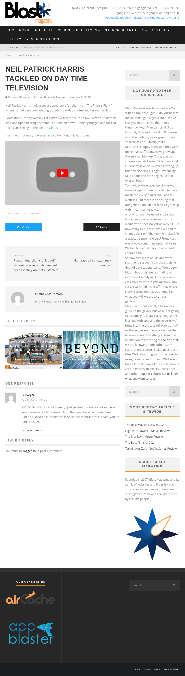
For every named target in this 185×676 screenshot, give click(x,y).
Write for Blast (166, 47)
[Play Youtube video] (62, 173)
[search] (174, 75)
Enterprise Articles (123, 30)
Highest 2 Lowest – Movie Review (147, 431)
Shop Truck (170, 340)
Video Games (84, 30)
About (120, 47)
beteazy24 (28, 395)
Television (59, 30)
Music (41, 30)
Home (12, 30)
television (35, 213)
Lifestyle (16, 39)
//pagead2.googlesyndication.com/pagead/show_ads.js (142, 18)
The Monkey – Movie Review (144, 437)
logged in (29, 451)
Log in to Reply (33, 430)
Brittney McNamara (20, 97)
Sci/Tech (158, 30)
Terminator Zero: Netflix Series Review (151, 449)
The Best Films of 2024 (140, 443)
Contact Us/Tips (140, 47)
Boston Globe (47, 128)
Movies (26, 30)
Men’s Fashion (45, 39)
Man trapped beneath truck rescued (92, 260)
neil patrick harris (16, 213)
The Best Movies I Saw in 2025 (42, 47)
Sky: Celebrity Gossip (51, 97)
